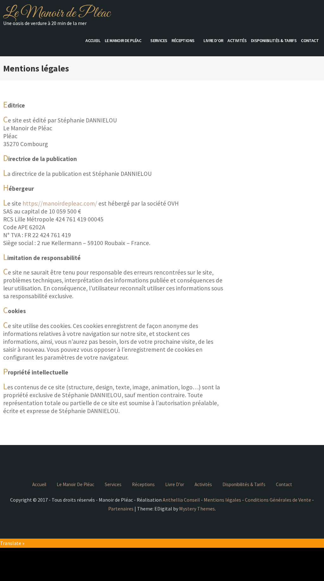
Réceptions (182, 40)
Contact (310, 40)
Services (158, 40)
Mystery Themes (197, 508)
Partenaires (121, 508)
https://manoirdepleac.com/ (59, 203)
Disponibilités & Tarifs (273, 40)
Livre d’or (213, 40)
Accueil (92, 40)
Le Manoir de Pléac (56, 13)
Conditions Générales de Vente (278, 500)
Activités (236, 40)
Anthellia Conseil (181, 500)
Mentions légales (222, 500)
